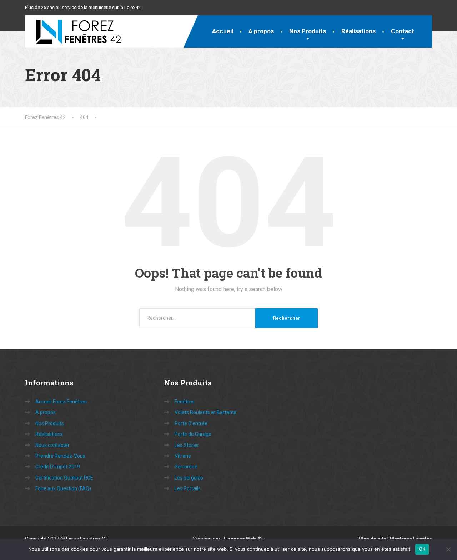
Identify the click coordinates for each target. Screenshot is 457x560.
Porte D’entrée (191, 423)
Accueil (222, 31)
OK (422, 549)
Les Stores (187, 445)
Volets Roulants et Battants (205, 412)
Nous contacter (52, 445)
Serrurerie (186, 467)
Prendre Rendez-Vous (60, 456)
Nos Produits (307, 31)
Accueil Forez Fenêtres (61, 401)
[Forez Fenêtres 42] (73, 31)
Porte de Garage (193, 434)
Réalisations (358, 31)
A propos (261, 31)
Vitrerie (183, 456)
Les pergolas (189, 478)
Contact (402, 31)
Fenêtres (185, 401)
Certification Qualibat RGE (64, 478)
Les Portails (188, 488)
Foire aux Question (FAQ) (63, 488)
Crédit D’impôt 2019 (57, 467)
